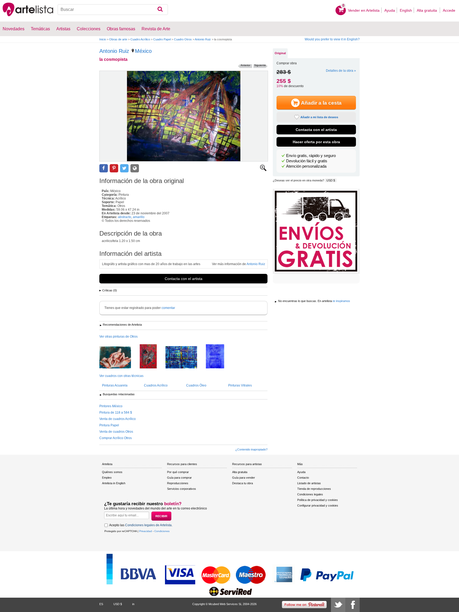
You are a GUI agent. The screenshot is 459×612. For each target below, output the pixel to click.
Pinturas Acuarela (115, 385)
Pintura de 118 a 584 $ (115, 412)
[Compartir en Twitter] (124, 168)
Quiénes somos (112, 472)
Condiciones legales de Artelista (148, 525)
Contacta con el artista (183, 279)
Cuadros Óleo (196, 385)
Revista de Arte (156, 29)
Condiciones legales (310, 494)
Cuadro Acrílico (140, 39)
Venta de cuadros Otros (116, 432)
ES (101, 604)
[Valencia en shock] (152, 356)
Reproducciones (177, 483)
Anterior (245, 65)
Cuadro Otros (183, 39)
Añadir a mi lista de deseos (319, 117)
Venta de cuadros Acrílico (117, 419)
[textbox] (113, 9)
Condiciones (161, 531)
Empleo (107, 477)
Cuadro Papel (162, 39)
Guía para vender (243, 477)
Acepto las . (140, 525)
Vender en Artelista (364, 10)
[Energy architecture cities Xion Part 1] (185, 357)
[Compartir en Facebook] (103, 168)
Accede (449, 10)
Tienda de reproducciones (314, 488)
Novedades (13, 29)
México (143, 51)
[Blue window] (219, 356)
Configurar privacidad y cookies (317, 505)
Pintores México (110, 406)
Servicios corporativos (181, 488)
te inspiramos (341, 301)
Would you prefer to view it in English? (332, 39)
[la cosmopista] (184, 116)
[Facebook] (352, 605)
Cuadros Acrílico (156, 385)
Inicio (102, 39)
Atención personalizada (306, 166)
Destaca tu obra (242, 483)
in (133, 604)
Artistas (63, 29)
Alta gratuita (427, 10)
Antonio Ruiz (203, 39)
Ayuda (389, 10)
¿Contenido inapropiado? (251, 449)
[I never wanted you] (119, 357)
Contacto (303, 477)
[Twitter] (338, 605)
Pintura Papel (109, 425)
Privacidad (145, 531)
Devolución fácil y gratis (306, 161)
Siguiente (260, 65)
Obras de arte (118, 39)
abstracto (124, 217)
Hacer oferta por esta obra (316, 142)
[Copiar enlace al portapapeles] (134, 168)
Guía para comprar (179, 477)
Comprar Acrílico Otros (115, 438)
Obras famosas (121, 29)
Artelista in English (113, 483)
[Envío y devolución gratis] (316, 231)
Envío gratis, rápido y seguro (311, 156)
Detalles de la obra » (341, 71)
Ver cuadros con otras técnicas (121, 376)
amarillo (138, 217)
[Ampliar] (263, 170)
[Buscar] (160, 9)
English (406, 10)
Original (280, 53)
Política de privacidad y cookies (317, 500)
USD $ (330, 180)
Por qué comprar (178, 472)
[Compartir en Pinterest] (114, 168)
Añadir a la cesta (321, 103)
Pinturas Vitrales (240, 385)
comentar (168, 308)
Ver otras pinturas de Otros (118, 336)
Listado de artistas (309, 483)
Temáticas (40, 29)
